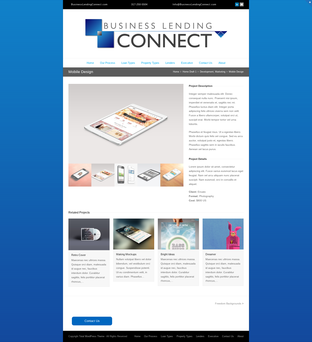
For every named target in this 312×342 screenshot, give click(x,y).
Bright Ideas (168, 254)
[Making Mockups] (133, 234)
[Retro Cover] (89, 234)
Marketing (220, 71)
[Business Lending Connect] (156, 33)
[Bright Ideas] (178, 234)
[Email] (242, 4)
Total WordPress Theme (91, 336)
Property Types (150, 62)
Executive (187, 62)
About (221, 62)
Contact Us (205, 62)
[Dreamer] (223, 234)
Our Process (107, 62)
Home (90, 62)
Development (207, 71)
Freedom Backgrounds (228, 303)
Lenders (170, 62)
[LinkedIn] (237, 4)
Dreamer (210, 254)
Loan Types (128, 62)
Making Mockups (126, 254)
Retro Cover (78, 254)
